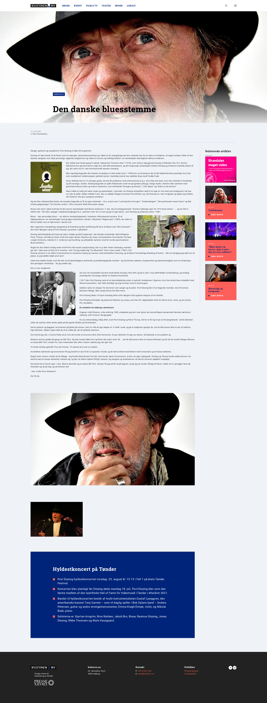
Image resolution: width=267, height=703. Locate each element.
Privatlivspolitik (191, 671)
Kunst (78, 5)
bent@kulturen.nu (146, 674)
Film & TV (92, 5)
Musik (119, 5)
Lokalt (131, 5)
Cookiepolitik (190, 674)
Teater (106, 5)
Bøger (66, 5)
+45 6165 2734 (144, 671)
